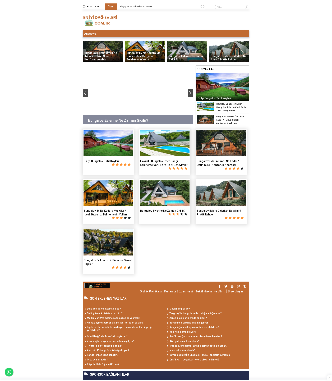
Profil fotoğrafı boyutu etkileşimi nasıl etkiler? (195, 336)
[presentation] (201, 7)
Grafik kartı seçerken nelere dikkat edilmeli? (194, 359)
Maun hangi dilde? (179, 308)
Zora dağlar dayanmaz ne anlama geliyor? (111, 341)
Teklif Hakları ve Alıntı (210, 291)
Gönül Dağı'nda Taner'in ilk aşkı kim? (107, 336)
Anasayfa (90, 33)
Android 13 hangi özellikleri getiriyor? (108, 350)
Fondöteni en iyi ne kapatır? (102, 355)
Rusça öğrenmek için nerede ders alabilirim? (194, 327)
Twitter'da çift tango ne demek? (105, 345)
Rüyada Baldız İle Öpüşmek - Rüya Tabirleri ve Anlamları (200, 355)
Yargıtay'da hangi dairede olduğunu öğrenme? (195, 313)
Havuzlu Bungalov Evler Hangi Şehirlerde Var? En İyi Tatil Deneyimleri (231, 107)
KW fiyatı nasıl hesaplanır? (184, 341)
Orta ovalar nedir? (97, 359)
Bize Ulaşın (235, 291)
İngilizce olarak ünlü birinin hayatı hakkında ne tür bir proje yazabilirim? (119, 328)
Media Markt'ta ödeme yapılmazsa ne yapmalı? (113, 318)
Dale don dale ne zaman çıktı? (104, 308)
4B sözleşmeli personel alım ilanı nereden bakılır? (115, 322)
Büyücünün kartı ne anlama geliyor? (189, 322)
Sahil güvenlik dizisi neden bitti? (105, 313)
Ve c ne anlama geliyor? (182, 331)
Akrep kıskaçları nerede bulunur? (188, 318)
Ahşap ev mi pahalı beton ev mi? (136, 6)
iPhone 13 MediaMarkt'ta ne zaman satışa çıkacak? (198, 345)
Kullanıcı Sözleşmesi (178, 291)
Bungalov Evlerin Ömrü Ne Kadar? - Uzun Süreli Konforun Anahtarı (230, 120)
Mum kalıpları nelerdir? (182, 350)
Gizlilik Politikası (151, 291)
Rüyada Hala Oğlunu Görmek (103, 364)
